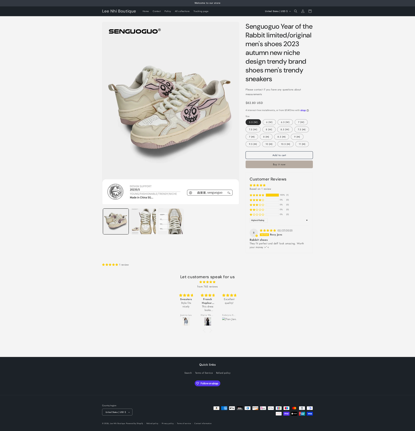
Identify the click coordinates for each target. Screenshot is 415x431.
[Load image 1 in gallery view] (116, 221)
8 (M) (266, 136)
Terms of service (184, 423)
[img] (268, 230)
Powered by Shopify (134, 423)
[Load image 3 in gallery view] (171, 221)
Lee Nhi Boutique (117, 423)
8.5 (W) (285, 129)
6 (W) (269, 122)
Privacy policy (168, 423)
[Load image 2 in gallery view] (143, 221)
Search (188, 372)
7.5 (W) (253, 129)
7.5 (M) (302, 129)
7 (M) (252, 136)
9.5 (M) (253, 144)
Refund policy (223, 372)
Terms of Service (204, 372)
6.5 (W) (285, 122)
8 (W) (269, 129)
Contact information (203, 423)
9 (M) (297, 136)
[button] (295, 11)
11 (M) (302, 144)
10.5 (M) (285, 144)
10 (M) (269, 144)
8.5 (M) (282, 136)
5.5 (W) (253, 122)
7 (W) (301, 122)
